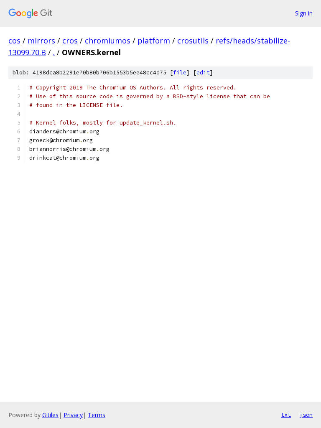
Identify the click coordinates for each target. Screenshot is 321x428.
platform (154, 41)
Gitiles (50, 415)
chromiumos (107, 41)
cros (70, 41)
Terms (96, 415)
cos (14, 41)
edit (203, 72)
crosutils (193, 41)
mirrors (41, 41)
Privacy (73, 415)
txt (286, 414)
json (306, 414)
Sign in (304, 13)
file (179, 72)
